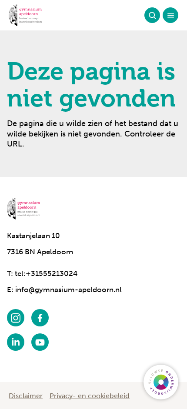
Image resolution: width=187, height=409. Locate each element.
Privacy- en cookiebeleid (90, 396)
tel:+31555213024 (46, 273)
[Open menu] (170, 15)
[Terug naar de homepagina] (25, 15)
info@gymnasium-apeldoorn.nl (68, 289)
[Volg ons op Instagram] (15, 317)
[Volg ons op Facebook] (40, 317)
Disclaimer (26, 396)
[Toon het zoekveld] (152, 15)
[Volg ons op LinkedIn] (15, 342)
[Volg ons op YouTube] (40, 342)
